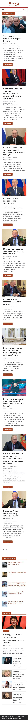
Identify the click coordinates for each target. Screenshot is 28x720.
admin (15, 43)
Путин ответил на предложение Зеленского (11, 200)
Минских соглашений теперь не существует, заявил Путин (13, 251)
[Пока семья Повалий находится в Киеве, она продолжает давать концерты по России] (7, 698)
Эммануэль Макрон (17, 360)
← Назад (4, 549)
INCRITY (21, 718)
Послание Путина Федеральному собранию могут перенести (11, 514)
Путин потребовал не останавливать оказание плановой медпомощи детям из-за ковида (13, 458)
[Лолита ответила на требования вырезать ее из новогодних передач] (7, 663)
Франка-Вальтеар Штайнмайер (10, 104)
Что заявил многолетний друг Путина (11, 38)
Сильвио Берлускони (17, 46)
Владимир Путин (8, 46)
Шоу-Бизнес (6, 631)
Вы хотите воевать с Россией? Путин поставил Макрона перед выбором (12, 351)
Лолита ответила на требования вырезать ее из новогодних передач (17, 662)
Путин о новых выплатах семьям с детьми (12, 301)
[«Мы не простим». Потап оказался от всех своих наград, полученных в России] (7, 686)
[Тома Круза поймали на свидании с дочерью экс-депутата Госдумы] (14, 622)
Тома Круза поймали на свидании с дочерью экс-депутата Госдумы (13, 638)
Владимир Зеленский (9, 208)
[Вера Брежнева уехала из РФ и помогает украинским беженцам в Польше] (7, 675)
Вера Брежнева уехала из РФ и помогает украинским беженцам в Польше (19, 674)
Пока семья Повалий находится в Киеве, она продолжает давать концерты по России (18, 697)
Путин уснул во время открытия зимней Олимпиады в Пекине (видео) (13, 402)
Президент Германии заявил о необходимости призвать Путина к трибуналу (13, 93)
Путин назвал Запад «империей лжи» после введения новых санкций (13, 151)
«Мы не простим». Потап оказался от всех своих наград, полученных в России (19, 685)
